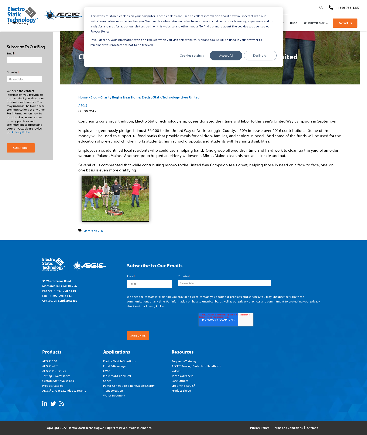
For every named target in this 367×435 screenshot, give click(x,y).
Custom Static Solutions (58, 381)
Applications (116, 352)
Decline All (260, 55)
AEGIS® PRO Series (54, 371)
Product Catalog (53, 386)
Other (107, 381)
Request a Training (184, 361)
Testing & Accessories (56, 376)
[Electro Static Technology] (79, 262)
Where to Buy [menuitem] (314, 23)
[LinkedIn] (44, 404)
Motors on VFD (93, 231)
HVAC (106, 371)
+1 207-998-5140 (64, 291)
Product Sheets (182, 390)
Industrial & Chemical (117, 376)
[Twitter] (53, 404)
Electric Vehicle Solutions (119, 361)
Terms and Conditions (288, 428)
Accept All (226, 55)
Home (83, 97)
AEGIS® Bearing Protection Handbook (196, 366)
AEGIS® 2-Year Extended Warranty (64, 390)
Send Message (67, 300)
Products (52, 352)
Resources (183, 352)
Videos (176, 371)
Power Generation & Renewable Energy (129, 386)
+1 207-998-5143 (60, 296)
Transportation (113, 390)
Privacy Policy (21, 132)
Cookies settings (192, 55)
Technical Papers (182, 376)
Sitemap (312, 428)
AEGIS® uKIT (50, 366)
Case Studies (180, 381)
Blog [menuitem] (294, 23)
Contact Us (345, 23)
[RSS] (61, 404)
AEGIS (82, 105)
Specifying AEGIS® (183, 386)
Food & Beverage (114, 366)
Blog (93, 97)
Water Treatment (114, 395)
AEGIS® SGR (49, 361)
